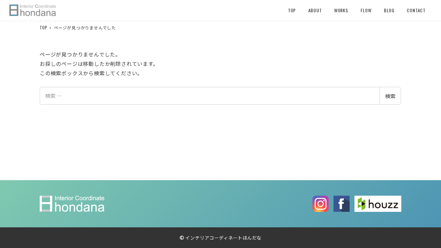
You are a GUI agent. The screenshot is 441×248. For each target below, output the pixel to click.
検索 (390, 96)
